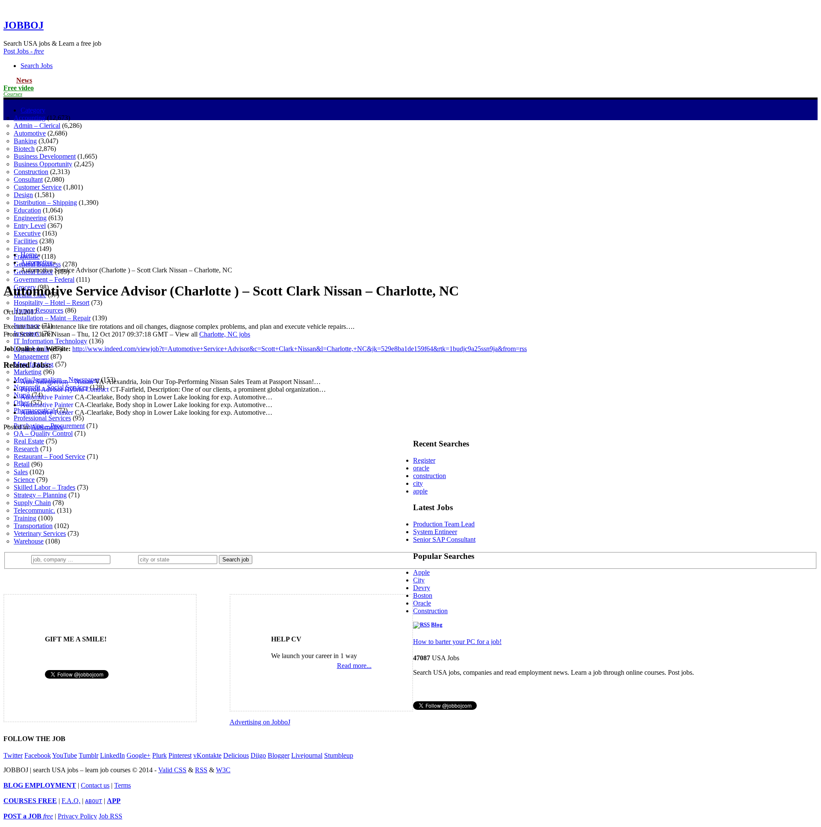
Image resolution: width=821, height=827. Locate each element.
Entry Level (30, 225)
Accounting (29, 117)
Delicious (236, 755)
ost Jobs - (23, 51)
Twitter (13, 755)
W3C (223, 770)
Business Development (45, 156)
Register (424, 460)
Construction (31, 171)
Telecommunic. (34, 510)
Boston (422, 595)
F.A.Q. (71, 800)
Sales (21, 472)
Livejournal (306, 755)
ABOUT (93, 801)
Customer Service (38, 187)
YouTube (64, 755)
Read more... (354, 665)
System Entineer (435, 531)
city (418, 483)
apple (420, 491)
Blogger (278, 755)
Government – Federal (44, 279)
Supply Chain (32, 502)
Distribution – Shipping (45, 202)
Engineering (30, 218)
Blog (437, 625)
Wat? (21, 559)
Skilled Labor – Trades (44, 487)
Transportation (33, 525)
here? (125, 559)
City (419, 580)
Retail (22, 464)
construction (429, 475)
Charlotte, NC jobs (224, 334)
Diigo (258, 755)
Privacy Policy (77, 816)
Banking (25, 141)
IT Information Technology (50, 341)
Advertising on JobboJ (260, 722)
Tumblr (88, 755)
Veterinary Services (40, 533)
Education (27, 210)
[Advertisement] (410, 184)
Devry (421, 587)
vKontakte (207, 755)
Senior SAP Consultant (444, 539)
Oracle (422, 603)
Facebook (37, 755)
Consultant (28, 179)
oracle (421, 468)
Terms (122, 785)
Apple (421, 572)
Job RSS (110, 816)
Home (29, 254)
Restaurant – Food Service (49, 456)
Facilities (26, 241)
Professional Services (42, 418)
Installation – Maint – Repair (52, 318)
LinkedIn (112, 755)
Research (26, 448)
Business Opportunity (43, 164)
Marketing (27, 371)
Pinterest (180, 755)
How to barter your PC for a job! (457, 641)
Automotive (30, 133)
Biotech (24, 148)
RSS (201, 770)
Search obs (37, 65)
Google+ (139, 755)
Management (31, 356)
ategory (33, 110)
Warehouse (29, 541)
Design (23, 194)
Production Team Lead (444, 524)
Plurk (159, 755)
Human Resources (38, 310)
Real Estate (29, 441)
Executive (27, 233)
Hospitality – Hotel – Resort (51, 302)
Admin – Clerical (37, 125)
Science (24, 479)
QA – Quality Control (43, 433)
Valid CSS (172, 770)
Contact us (95, 785)
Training (25, 518)
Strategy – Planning (40, 495)
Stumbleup (338, 755)
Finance (24, 248)
